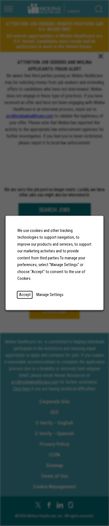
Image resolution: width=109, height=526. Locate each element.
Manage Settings (49, 294)
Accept (25, 294)
